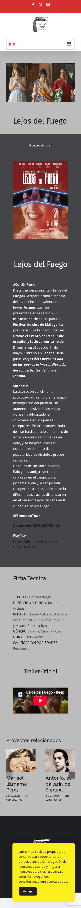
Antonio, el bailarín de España (57, 784)
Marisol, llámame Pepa (16, 784)
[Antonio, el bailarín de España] (60, 751)
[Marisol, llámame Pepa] (21, 751)
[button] (9, 775)
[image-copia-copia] (40, 840)
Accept (28, 891)
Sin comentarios (17, 798)
